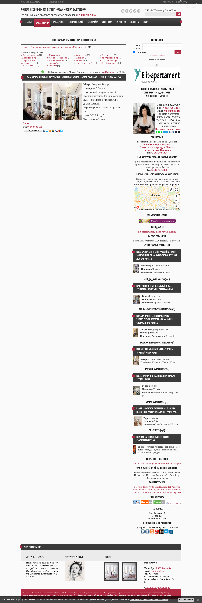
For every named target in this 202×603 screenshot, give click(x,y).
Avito (151, 487)
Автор (164, 487)
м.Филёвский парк (109, 63)
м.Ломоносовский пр (57, 58)
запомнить (140, 52)
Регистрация (168, 2)
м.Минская (79, 58)
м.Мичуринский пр (109, 58)
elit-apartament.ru (146, 231)
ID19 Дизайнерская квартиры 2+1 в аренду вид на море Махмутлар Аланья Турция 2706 (156, 410)
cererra (87, 72)
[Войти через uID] (157, 65)
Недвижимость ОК (162, 489)
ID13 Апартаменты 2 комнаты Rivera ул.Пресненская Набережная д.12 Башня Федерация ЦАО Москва (154, 319)
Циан (145, 487)
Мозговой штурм (160, 492)
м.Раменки (79, 60)
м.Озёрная (52, 65)
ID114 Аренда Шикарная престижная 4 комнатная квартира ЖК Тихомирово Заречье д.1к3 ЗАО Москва (74, 77)
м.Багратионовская (30, 55)
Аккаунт (176, 487)
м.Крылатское (53, 55)
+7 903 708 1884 (86, 15)
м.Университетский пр (84, 63)
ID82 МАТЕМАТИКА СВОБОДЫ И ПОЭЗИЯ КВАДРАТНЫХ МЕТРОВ (152, 438)
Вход (178, 2)
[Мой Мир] (52, 130)
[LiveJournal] (55, 130)
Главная (25, 47)
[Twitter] (47, 130)
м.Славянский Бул (108, 60)
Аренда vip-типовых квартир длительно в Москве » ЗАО (59, 47)
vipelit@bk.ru (172, 110)
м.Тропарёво (53, 63)
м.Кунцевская (80, 55)
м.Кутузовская (107, 55)
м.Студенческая (28, 63)
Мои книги (145, 492)
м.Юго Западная (28, 65)
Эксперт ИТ (175, 492)
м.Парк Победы (28, 60)
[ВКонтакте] (44, 130)
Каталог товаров (172, 463)
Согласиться (186, 600)
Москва (183, 1)
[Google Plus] (58, 130)
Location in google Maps (157, 587)
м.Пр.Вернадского (55, 60)
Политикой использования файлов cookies (149, 599)
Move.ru (138, 487)
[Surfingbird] (61, 130)
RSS (43, 2)
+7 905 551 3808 (159, 170)
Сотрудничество (155, 463)
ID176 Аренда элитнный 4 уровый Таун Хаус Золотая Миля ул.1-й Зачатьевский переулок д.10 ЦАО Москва (156, 255)
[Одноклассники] (50, 130)
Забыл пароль (153, 55)
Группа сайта (140, 463)
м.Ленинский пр (28, 58)
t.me (135, 489)
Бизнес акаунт (145, 489)
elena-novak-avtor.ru (166, 231)
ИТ (169, 487)
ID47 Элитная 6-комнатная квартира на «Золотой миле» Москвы (154, 350)
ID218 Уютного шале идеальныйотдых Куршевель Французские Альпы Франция (154, 287)
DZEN (158, 487)
